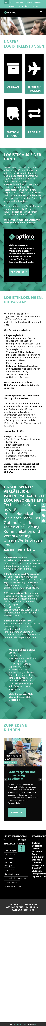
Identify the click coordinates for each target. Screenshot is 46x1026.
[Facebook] (21, 848)
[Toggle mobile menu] (41, 12)
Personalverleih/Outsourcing (16, 878)
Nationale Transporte (9, 864)
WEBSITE (17, 812)
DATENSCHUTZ (20, 910)
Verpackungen (10, 851)
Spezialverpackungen (13, 886)
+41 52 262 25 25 (17, 1024)
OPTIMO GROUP (14, 907)
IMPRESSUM (32, 907)
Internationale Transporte (10, 856)
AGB (32, 910)
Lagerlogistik (9, 870)
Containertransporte (12, 874)
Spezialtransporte (12, 882)
